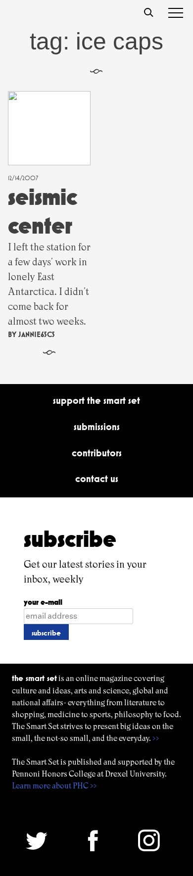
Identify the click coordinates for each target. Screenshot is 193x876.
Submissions (97, 426)
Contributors (97, 452)
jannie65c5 (36, 334)
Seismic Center (42, 211)
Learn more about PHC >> (54, 785)
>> (155, 738)
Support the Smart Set (96, 400)
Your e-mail (43, 602)
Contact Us (96, 478)
